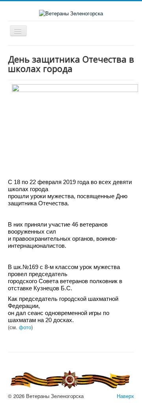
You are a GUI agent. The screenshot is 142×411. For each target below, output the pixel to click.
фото (25, 327)
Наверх (125, 396)
